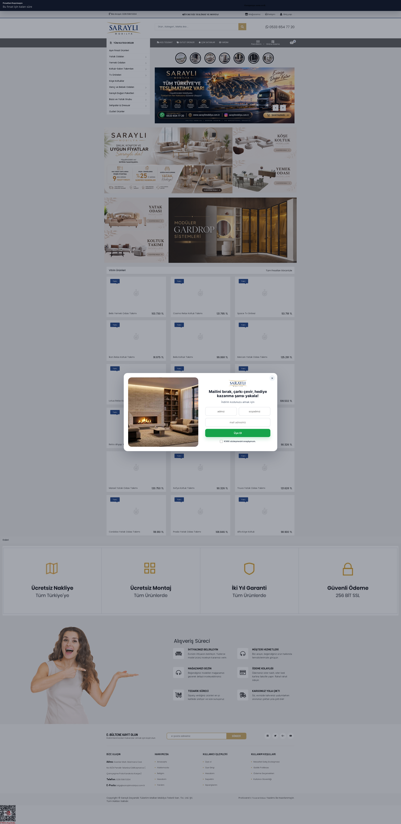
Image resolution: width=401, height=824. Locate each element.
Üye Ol (238, 433)
